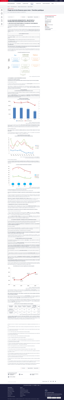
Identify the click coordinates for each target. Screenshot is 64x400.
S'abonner (56, 0)
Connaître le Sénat (25, 3)
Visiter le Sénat (22, 388)
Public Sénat (22, 393)
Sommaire (23, 368)
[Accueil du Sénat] (32, 3)
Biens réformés (10, 392)
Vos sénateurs (19, 3)
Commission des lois (48, 21)
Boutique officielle (22, 395)
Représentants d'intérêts (11, 396)
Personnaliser (58, 397)
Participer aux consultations (24, 391)
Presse (53, 3)
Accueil (8, 6)
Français (62, 0)
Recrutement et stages (11, 391)
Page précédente (30, 368)
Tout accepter (49, 397)
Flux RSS (21, 396)
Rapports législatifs (30, 6)
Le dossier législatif (48, 29)
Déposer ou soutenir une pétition (25, 392)
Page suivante (36, 368)
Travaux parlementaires (11, 3)
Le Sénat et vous (38, 3)
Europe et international (46, 3)
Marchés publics (10, 393)
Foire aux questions (10, 388)
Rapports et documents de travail (22, 6)
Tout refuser (54, 397)
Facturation (9, 395)
